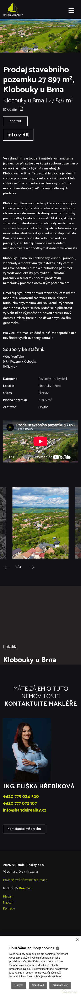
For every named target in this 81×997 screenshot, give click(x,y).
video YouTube (13, 356)
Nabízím (8, 902)
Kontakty (9, 908)
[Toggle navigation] (71, 10)
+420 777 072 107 (20, 803)
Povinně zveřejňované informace (25, 880)
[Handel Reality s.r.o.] (24, 9)
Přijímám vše (60, 985)
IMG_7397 (10, 366)
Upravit (19, 985)
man (25, 888)
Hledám (8, 896)
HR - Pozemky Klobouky (19, 361)
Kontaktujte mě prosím (24, 829)
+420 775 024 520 (21, 796)
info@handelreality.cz (24, 810)
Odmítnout (38, 985)
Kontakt (15, 121)
